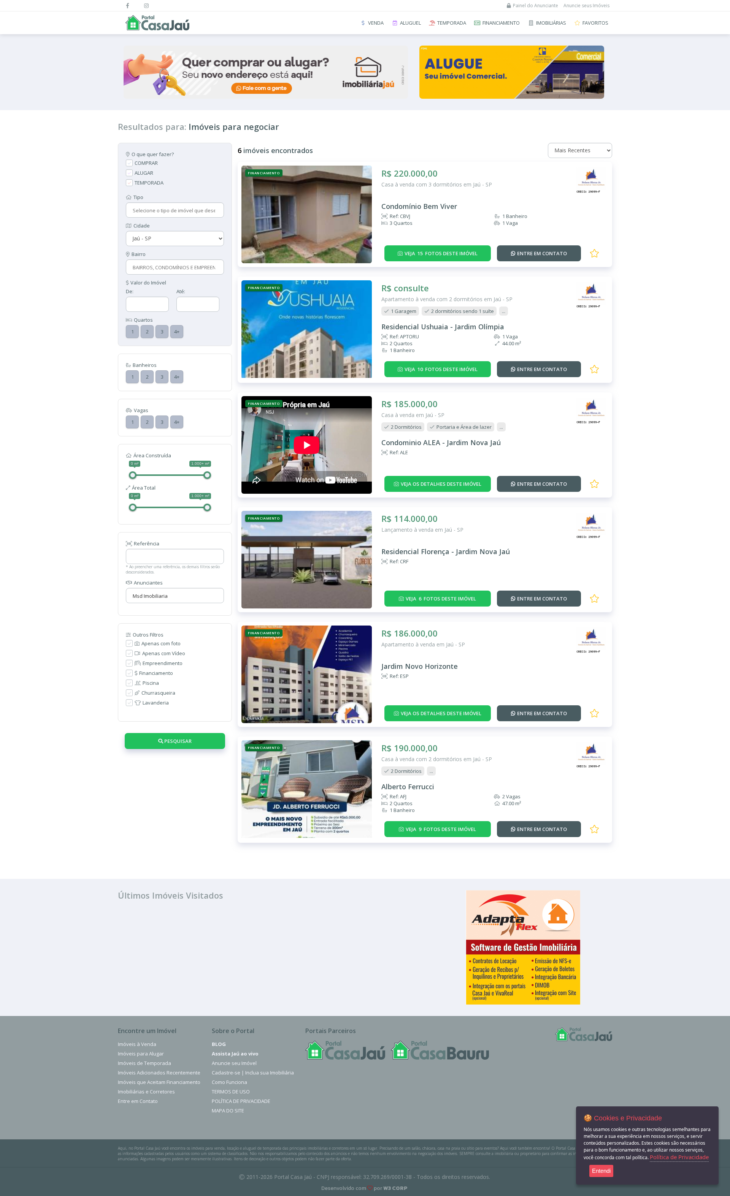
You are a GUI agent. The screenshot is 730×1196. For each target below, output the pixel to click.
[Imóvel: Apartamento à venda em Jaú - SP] (306, 674)
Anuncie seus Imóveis (586, 5)
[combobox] (174, 210)
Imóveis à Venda (137, 1044)
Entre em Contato (138, 1101)
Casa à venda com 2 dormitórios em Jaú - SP (436, 759)
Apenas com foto (161, 643)
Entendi (601, 1171)
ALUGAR (144, 172)
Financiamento (156, 673)
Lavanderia (156, 702)
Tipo (138, 197)
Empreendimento (162, 663)
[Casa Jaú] (345, 1050)
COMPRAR (146, 163)
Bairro (139, 254)
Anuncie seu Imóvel (234, 1063)
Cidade (141, 225)
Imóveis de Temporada (144, 1063)
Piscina (151, 682)
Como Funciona (229, 1082)
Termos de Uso (231, 1091)
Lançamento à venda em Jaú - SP (422, 529)
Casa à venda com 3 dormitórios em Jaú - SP (436, 184)
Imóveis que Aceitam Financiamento (159, 1082)
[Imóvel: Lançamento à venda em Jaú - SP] (306, 559)
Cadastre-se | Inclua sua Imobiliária (253, 1072)
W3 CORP (395, 1188)
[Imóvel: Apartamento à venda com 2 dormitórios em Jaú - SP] (306, 329)
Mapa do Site (228, 1110)
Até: (180, 291)
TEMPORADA (149, 182)
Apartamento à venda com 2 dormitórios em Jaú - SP (447, 299)
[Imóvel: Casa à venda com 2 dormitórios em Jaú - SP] (306, 789)
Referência (146, 543)
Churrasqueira (158, 692)
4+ (176, 331)
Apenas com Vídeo (163, 653)
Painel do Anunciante (535, 5)
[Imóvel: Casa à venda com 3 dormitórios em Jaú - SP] (306, 214)
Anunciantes (148, 582)
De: (129, 291)
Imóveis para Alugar (141, 1053)
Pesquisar (177, 741)
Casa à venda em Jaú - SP (412, 415)
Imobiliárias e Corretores (146, 1091)
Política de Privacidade (241, 1101)
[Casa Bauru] (440, 1050)
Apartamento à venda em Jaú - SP (423, 644)
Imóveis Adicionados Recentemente (159, 1072)
